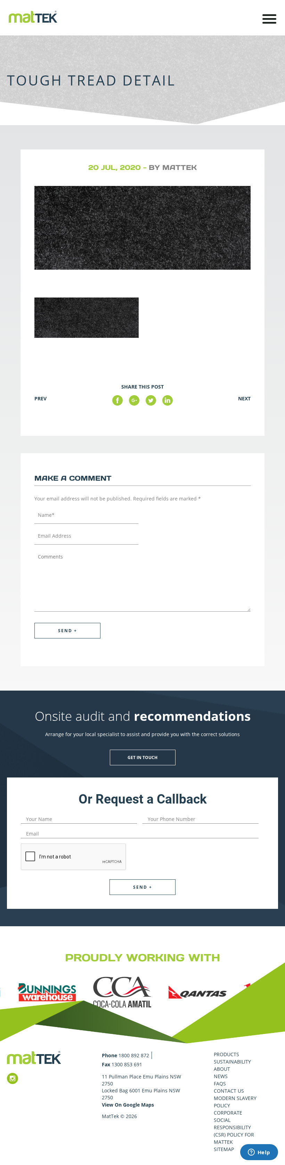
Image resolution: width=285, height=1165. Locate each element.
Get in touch (142, 757)
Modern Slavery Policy (235, 1102)
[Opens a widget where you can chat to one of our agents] (259, 1153)
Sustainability (232, 1061)
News (221, 1076)
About (222, 1069)
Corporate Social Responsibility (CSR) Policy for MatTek (234, 1127)
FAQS (220, 1083)
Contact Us (229, 1090)
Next (244, 398)
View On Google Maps (128, 1104)
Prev (40, 398)
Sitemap (224, 1149)
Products (226, 1054)
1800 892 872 (134, 1055)
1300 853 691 (127, 1064)
